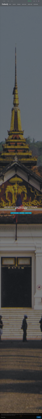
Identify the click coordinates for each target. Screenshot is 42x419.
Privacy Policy (3, 417)
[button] (36, 1)
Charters (14, 4)
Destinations (24, 4)
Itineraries (19, 4)
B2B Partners (36, 4)
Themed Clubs (30, 4)
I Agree (39, 417)
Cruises (10, 4)
